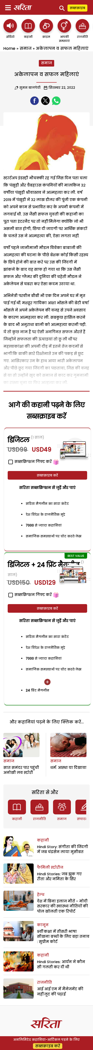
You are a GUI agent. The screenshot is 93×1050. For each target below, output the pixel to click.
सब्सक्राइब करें (47, 475)
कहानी (17, 819)
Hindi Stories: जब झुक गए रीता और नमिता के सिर (59, 876)
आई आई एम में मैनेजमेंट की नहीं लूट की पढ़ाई (60, 991)
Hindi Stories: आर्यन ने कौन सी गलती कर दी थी (61, 964)
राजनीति (39, 819)
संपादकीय (84, 819)
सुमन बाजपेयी (29, 87)
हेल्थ (40, 894)
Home (9, 48)
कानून (43, 925)
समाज (26, 48)
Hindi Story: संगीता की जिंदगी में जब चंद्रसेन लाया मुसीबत (62, 849)
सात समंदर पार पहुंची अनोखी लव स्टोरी (21, 770)
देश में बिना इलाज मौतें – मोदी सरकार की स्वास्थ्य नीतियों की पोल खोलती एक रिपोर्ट (62, 906)
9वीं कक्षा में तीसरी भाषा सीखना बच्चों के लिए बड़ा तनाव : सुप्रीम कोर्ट (63, 936)
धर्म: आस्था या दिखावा (68, 767)
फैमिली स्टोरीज (50, 867)
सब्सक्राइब (77, 8)
